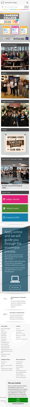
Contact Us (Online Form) (20, 375)
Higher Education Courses (21, 335)
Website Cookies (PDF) (5, 347)
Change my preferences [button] (18, 403)
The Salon (3, 363)
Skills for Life (18, 337)
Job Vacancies (3, 332)
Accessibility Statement (5, 342)
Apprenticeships (19, 332)
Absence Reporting (19, 374)
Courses (2, 330)
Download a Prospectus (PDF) (21, 339)
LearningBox (3, 333)
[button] (2, 26)
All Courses (18, 328)
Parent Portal (3, 337)
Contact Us (22, 359)
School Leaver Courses (20, 330)
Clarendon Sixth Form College (6, 368)
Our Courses (15, 287)
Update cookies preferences (21, 377)
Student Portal (3, 335)
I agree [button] (18, 399)
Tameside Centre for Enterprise (6, 370)
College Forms (3, 356)
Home (1, 397)
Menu (28, 2)
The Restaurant (4, 362)
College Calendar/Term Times (6, 349)
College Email (3, 340)
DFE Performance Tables (5, 354)
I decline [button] (18, 401)
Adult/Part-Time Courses (20, 333)
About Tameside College (5, 328)
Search (26, 7)
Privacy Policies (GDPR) (5, 346)
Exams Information (4, 344)
